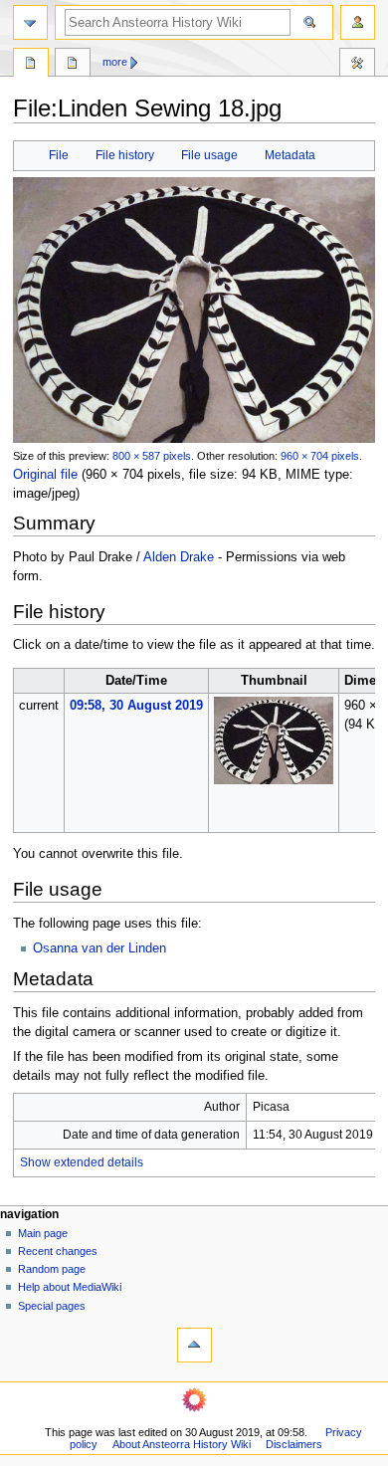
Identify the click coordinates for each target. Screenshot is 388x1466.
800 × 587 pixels (151, 456)
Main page (43, 1233)
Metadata (290, 155)
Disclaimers (294, 1444)
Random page (52, 1269)
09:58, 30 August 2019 (136, 706)
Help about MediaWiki (69, 1287)
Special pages (52, 1306)
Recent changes (57, 1251)
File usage (209, 155)
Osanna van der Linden (99, 948)
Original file (45, 475)
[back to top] (194, 1345)
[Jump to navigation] (30, 22)
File (59, 155)
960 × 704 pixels (320, 456)
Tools (357, 65)
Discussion (73, 65)
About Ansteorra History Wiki (181, 1444)
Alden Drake (178, 557)
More (114, 62)
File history (125, 155)
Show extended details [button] (81, 1162)
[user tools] (357, 22)
